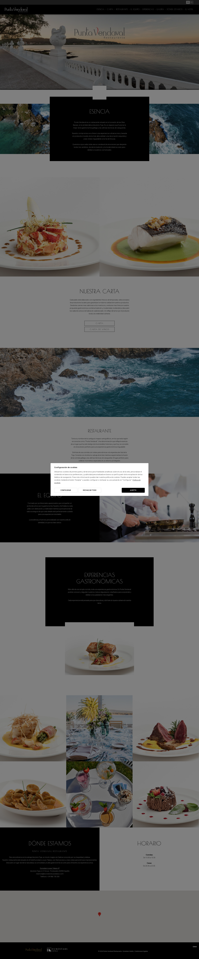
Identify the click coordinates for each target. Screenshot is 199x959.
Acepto (133, 490)
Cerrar (195, 947)
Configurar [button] (65, 490)
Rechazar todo (89, 490)
